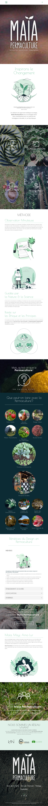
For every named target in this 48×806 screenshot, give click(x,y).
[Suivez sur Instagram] (24, 796)
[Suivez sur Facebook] (22, 796)
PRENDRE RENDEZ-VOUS (24, 623)
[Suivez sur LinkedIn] (26, 796)
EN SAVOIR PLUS (24, 389)
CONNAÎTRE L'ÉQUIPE (24, 712)
